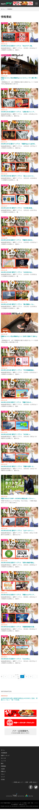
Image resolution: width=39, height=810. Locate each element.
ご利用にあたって (18, 782)
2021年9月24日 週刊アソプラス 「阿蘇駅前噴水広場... (18, 627)
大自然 (3, 769)
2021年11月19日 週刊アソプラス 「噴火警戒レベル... (18, 304)
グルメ (3, 774)
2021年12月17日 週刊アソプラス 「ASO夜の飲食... (17, 208)
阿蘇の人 (3, 771)
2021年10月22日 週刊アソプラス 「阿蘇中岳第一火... (18, 466)
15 (30, 676)
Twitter (36, 787)
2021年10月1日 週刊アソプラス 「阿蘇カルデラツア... (18, 594)
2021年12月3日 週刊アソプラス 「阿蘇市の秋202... (17, 240)
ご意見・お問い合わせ (30, 782)
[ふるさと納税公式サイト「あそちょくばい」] (20, 716)
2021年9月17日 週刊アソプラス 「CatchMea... (16, 659)
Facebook (31, 787)
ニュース (3, 760)
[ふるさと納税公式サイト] (23, 4)
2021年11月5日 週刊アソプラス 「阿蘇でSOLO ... (17, 402)
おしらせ (3, 758)
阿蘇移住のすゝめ (6, 55)
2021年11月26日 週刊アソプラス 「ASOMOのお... (17, 272)
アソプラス (4, 23)
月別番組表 (4, 753)
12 (18, 676)
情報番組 (3, 766)
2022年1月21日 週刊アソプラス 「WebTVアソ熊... (17, 46)
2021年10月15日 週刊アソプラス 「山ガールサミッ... (18, 530)
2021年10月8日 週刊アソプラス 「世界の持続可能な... (18, 562)
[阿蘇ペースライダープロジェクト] (20, 725)
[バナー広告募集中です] (20, 735)
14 (26, 676)
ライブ (3, 777)
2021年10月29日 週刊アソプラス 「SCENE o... (16, 434)
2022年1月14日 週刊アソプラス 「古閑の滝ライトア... (18, 112)
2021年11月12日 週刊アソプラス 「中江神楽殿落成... (18, 370)
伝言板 (3, 779)
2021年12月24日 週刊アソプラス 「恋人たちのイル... (18, 176)
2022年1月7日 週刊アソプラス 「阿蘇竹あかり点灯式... (18, 144)
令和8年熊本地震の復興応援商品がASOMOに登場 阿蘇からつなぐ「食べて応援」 (19, 699)
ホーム (3, 9)
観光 (2, 763)
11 (13, 676)
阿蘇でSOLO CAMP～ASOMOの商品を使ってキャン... (18, 498)
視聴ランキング (5, 755)
